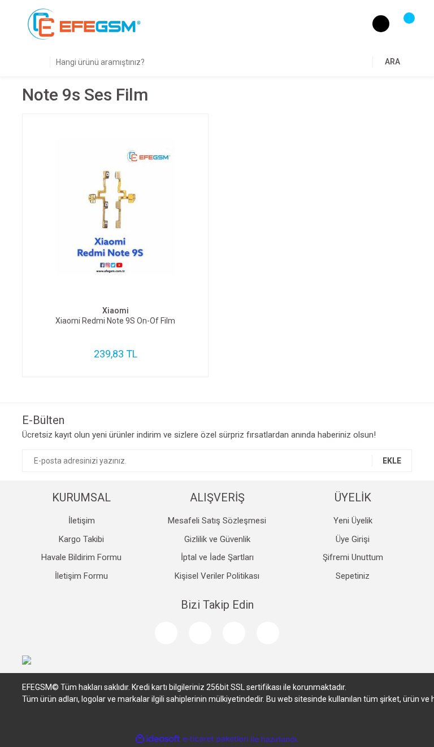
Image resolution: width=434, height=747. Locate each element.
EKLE (392, 460)
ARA (392, 61)
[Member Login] (380, 23)
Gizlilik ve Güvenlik (217, 539)
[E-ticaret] (216, 739)
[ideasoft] (157, 739)
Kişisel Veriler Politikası (217, 576)
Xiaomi (115, 310)
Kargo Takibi (81, 539)
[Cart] (403, 23)
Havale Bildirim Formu (81, 557)
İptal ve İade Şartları (217, 557)
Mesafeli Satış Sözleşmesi (217, 521)
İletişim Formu (81, 576)
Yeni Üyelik (352, 521)
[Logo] (84, 24)
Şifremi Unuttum (353, 557)
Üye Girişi (353, 539)
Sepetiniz (353, 576)
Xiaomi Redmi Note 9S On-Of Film (115, 320)
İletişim (81, 521)
